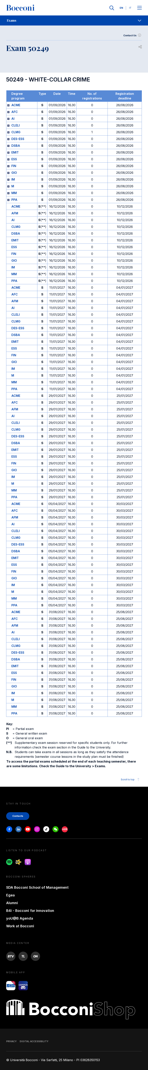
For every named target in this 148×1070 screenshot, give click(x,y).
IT (130, 7)
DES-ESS (17, 139)
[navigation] (74, 20)
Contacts (17, 816)
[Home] (20, 8)
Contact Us (129, 35)
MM (14, 193)
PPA (14, 200)
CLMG (15, 132)
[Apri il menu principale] (139, 8)
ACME (15, 105)
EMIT (15, 152)
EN (121, 7)
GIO (14, 173)
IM (13, 179)
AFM (14, 213)
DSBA (15, 146)
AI (12, 118)
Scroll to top (128, 779)
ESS (14, 159)
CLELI (15, 125)
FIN (13, 166)
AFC (14, 112)
